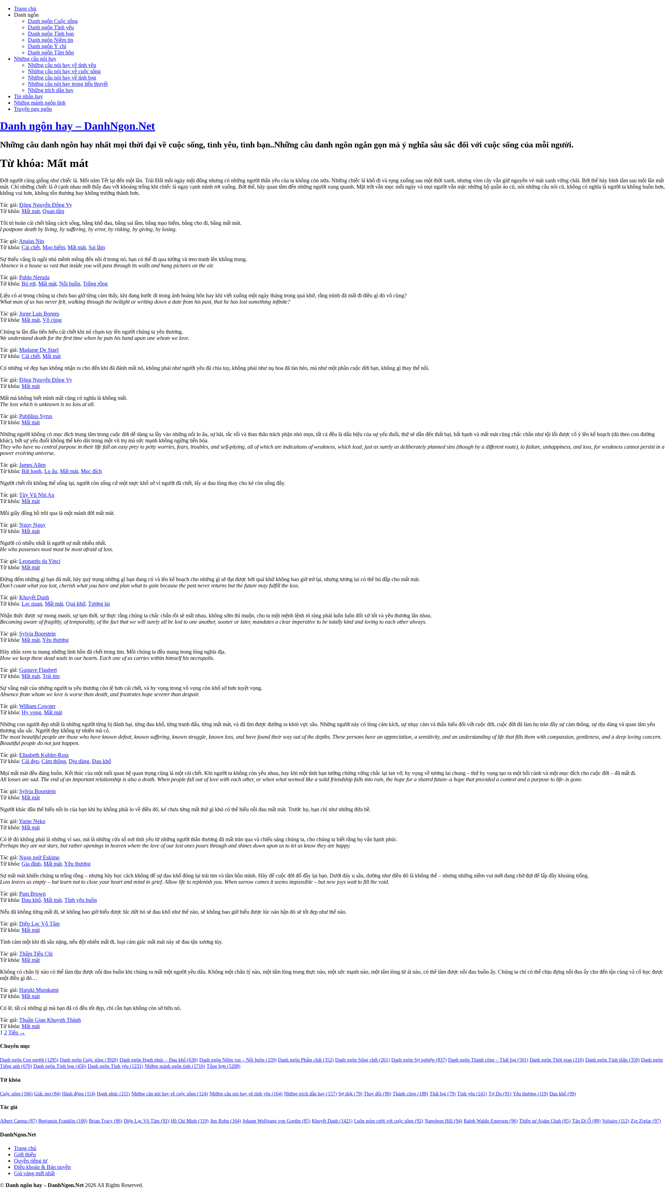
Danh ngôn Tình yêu (51, 27)
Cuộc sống (16, 1093)
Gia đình (31, 864)
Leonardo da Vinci (39, 561)
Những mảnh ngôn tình (40, 103)
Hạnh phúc (113, 1093)
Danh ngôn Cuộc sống (53, 21)
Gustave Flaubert (38, 670)
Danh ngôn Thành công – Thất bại (488, 1060)
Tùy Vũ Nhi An (36, 495)
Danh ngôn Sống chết (362, 1060)
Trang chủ (25, 9)
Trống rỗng (95, 284)
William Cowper (37, 706)
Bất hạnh (31, 471)
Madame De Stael (39, 350)
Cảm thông (53, 761)
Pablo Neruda (34, 277)
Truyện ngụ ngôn (33, 109)
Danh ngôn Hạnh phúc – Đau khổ (159, 1060)
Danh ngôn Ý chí (47, 46)
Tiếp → (16, 1032)
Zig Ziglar (646, 1121)
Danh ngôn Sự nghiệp (419, 1060)
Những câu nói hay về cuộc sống (64, 71)
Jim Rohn (225, 1121)
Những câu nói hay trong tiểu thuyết (68, 84)
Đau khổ (101, 761)
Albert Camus (18, 1121)
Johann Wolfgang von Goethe (276, 1121)
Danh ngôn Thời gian (557, 1060)
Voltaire (615, 1121)
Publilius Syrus (35, 416)
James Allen (32, 465)
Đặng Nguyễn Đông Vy (45, 205)
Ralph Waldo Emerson (491, 1121)
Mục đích (91, 471)
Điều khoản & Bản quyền (42, 1167)
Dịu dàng (79, 761)
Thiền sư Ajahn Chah (545, 1121)
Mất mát (31, 211)
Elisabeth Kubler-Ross (44, 755)
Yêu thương (55, 640)
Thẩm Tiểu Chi (36, 954)
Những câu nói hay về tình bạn (62, 78)
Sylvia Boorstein (37, 634)
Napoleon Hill (443, 1121)
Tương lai (99, 604)
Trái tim (51, 676)
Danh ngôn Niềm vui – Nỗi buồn (238, 1060)
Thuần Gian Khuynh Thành (50, 1020)
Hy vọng (31, 712)
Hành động (78, 1093)
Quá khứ (75, 604)
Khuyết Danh (34, 597)
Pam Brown (32, 894)
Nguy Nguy (32, 525)
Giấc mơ (47, 1093)
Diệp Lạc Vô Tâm (39, 924)
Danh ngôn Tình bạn (51, 34)
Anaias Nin (31, 241)
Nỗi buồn (69, 284)
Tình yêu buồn (80, 900)
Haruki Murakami (39, 990)
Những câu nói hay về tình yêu (62, 65)
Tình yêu (472, 1093)
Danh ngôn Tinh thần (612, 1060)
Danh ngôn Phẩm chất (306, 1060)
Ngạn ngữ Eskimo (39, 857)
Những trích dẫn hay (51, 90)
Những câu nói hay (35, 59)
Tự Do (500, 1093)
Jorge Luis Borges (39, 314)
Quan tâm (53, 211)
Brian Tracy (105, 1121)
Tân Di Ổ (586, 1121)
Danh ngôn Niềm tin (50, 40)
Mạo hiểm (54, 247)
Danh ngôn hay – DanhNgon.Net (77, 126)
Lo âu (50, 471)
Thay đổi (377, 1093)
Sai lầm (97, 247)
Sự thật (350, 1093)
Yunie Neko (32, 821)
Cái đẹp (30, 761)
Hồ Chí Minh (190, 1121)
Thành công (410, 1093)
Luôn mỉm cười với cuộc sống (388, 1121)
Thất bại (443, 1093)
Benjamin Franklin (62, 1121)
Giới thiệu (25, 1154)
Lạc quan (32, 604)
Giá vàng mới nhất (34, 1173)
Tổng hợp (223, 1066)
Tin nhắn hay (28, 96)
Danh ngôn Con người (29, 1060)
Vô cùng (52, 320)
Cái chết (31, 247)
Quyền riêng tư (30, 1161)
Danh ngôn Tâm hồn (51, 52)
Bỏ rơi (29, 284)
